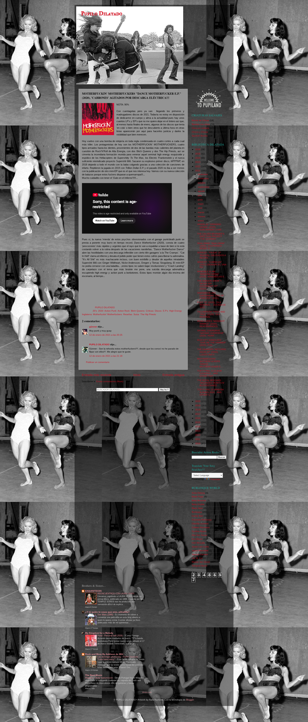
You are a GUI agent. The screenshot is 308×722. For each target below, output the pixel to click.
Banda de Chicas (200, 120)
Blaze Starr (197, 508)
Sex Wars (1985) (106, 614)
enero (201, 220)
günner (93, 327)
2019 (198, 405)
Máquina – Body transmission (99, 678)
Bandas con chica (201, 124)
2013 (198, 431)
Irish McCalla (198, 543)
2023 (198, 162)
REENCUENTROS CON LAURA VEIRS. (117, 593)
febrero (202, 216)
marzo (201, 212)
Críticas (150, 311)
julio (200, 195)
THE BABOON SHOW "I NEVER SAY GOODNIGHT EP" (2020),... (209, 285)
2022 (198, 166)
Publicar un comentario (97, 362)
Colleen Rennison (201, 527)
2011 (198, 439)
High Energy (175, 311)
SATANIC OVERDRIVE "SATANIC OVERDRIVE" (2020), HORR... (210, 333)
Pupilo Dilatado (101, 13)
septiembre (204, 187)
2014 (198, 426)
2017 (198, 414)
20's (95, 311)
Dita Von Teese (199, 535)
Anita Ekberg (198, 493)
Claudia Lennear (200, 523)
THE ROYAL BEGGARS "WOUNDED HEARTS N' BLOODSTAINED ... (210, 383)
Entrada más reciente (96, 375)
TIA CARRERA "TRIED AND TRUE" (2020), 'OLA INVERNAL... (211, 314)
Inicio (137, 375)
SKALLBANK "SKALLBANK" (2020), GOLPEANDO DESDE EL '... (211, 246)
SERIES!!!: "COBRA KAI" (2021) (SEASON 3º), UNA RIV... (211, 264)
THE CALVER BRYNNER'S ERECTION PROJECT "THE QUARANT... (210, 236)
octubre (202, 183)
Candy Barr (197, 516)
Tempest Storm (199, 566)
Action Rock (124, 311)
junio (200, 199)
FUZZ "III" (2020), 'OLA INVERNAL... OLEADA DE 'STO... (211, 305)
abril (200, 208)
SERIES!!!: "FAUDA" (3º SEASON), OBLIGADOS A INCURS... (211, 255)
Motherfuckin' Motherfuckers (107, 314)
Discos (158, 311)
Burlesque (197, 512)
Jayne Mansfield (200, 550)
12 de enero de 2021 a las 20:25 (105, 335)
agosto (201, 191)
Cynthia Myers (199, 531)
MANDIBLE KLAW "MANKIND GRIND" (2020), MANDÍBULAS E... (211, 274)
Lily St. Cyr (197, 558)
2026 (198, 149)
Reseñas (127, 314)
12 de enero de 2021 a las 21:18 (105, 356)
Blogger (190, 700)
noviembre (203, 178)
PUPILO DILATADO (99, 344)
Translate (215, 479)
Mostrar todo (147, 692)
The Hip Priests (148, 314)
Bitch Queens (138, 311)
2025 (198, 154)
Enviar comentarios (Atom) (109, 381)
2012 (198, 435)
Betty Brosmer (199, 500)
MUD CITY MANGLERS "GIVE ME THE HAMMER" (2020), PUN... (211, 342)
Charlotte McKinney (202, 520)
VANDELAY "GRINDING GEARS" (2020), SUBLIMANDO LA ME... (210, 227)
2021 (198, 170)
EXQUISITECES (93, 591)
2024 (198, 158)
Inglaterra (87, 314)
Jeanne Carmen (200, 554)
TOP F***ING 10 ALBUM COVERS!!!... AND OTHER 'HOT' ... (209, 373)
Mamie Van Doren (201, 562)
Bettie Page (197, 496)
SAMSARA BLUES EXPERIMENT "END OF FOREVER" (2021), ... (210, 295)
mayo (201, 204)
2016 (198, 418)
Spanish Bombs (200, 136)
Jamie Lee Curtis (200, 547)
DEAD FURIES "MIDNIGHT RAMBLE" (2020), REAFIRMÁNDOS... (211, 323)
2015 (198, 422)
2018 (198, 409)
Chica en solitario (200, 128)
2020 (100, 311)
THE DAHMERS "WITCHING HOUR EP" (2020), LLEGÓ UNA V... (211, 352)
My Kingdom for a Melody (99, 633)
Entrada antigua (173, 375)
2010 (198, 443)
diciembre (203, 174)
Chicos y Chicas (200, 132)
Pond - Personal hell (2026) (110, 635)
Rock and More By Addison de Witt (104, 654)
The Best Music (93, 675)
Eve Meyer (197, 539)
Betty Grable (198, 504)
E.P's (165, 311)
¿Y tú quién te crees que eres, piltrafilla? (107, 612)
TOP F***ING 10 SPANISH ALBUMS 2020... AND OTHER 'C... (210, 392)
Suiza (136, 314)
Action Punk (110, 311)
